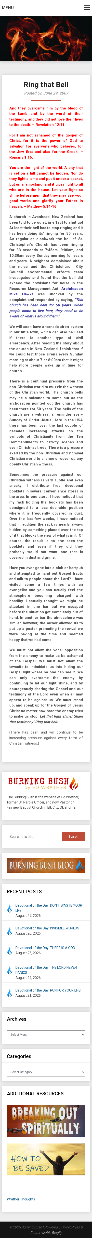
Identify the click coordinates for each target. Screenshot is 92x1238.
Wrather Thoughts (21, 1199)
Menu (8, 7)
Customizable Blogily (46, 1233)
